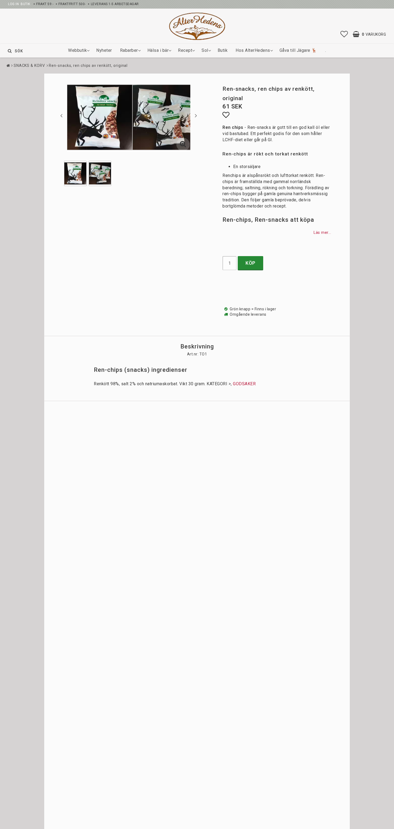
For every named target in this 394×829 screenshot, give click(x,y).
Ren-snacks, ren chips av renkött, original (88, 65)
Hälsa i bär (158, 50)
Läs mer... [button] (322, 232)
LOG (11, 4)
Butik (223, 50)
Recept (185, 50)
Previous (61, 115)
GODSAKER (244, 383)
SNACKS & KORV (29, 65)
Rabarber (129, 50)
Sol (205, 50)
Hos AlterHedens (253, 50)
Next (196, 115)
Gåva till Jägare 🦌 (298, 50)
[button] (344, 34)
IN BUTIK (22, 4)
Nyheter (104, 50)
